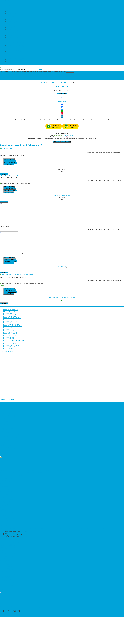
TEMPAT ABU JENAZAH (6, 563)
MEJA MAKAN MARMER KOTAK (9, 573)
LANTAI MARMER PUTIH (6, 413)
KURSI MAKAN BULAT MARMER (9, 485)
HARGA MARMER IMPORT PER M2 (9, 439)
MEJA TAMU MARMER (6, 425)
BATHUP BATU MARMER (7, 428)
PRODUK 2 (6, 24)
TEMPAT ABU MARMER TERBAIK (9, 477)
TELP (9, 76)
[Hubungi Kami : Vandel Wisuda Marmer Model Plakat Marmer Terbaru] (62, 276)
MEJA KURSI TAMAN (6, 565)
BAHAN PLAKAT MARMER (7, 426)
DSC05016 (62, 86)
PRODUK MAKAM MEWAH (14, 29)
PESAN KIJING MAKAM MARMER (9, 578)
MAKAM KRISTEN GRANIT (7, 520)
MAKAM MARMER (5, 517)
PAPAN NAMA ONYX (5, 584)
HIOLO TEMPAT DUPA (6, 498)
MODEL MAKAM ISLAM (6, 504)
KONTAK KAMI (11, 10)
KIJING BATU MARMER (6, 410)
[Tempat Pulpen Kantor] (9, 225)
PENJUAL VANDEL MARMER (8, 582)
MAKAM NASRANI (5, 496)
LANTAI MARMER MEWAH (7, 404)
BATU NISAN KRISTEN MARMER (9, 547)
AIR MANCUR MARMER (6, 522)
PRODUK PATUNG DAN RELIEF (15, 47)
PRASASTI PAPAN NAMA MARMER (9, 546)
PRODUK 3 (6, 34)
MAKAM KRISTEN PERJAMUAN (9, 405)
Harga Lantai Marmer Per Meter (62, 195)
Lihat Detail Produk (8, 164)
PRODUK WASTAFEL (13, 61)
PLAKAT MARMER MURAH (7, 518)
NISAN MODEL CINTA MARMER (9, 586)
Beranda (43, 82)
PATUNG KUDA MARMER (7, 568)
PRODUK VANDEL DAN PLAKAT (16, 58)
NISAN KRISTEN (4, 552)
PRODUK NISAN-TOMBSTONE (15, 42)
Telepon (9, 161)
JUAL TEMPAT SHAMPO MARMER (9, 488)
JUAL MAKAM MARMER (6, 429)
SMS (8, 75)
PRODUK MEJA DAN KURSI (14, 37)
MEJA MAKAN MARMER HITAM (8, 494)
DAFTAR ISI (6, 64)
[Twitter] (62, 108)
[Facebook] (62, 105)
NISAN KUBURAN (5, 571)
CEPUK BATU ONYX (5, 562)
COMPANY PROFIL (12, 13)
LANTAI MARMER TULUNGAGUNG (9, 434)
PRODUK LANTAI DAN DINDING (16, 26)
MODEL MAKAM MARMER (7, 574)
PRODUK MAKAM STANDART (15, 31)
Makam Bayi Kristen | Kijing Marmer (62, 168)
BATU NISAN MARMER (6, 450)
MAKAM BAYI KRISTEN (6, 510)
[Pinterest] (62, 113)
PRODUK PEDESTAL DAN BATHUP (16, 48)
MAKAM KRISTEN (5, 506)
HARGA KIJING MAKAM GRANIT (9, 570)
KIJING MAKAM (4, 433)
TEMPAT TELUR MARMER (7, 566)
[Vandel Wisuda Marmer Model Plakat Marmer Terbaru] (16, 274)
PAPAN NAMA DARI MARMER (8, 412)
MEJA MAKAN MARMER (6, 421)
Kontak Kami (70, 71)
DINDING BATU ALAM (6, 581)
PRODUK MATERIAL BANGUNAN (16, 36)
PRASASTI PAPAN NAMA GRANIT (9, 415)
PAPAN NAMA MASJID (6, 407)
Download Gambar (62, 93)
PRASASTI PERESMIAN (6, 431)
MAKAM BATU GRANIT (6, 507)
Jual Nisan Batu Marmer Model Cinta (57, 82)
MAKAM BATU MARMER (7, 576)
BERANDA (6, 3)
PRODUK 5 (6, 53)
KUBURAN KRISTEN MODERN (8, 420)
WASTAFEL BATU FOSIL (7, 541)
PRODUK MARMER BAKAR (14, 32)
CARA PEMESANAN (12, 8)
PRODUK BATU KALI (12, 19)
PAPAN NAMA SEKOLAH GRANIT (9, 423)
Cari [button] (41, 69)
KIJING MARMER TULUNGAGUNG (9, 449)
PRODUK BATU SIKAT (13, 21)
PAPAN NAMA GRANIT (6, 486)
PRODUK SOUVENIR (12, 55)
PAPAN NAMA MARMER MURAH (9, 539)
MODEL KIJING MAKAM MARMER (9, 437)
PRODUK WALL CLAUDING (14, 60)
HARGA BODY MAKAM (6, 499)
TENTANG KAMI (11, 7)
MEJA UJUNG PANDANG (7, 491)
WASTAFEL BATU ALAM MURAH (9, 444)
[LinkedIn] (62, 116)
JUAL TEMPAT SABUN (6, 560)
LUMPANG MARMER (5, 558)
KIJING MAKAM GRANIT (6, 441)
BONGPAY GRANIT (5, 418)
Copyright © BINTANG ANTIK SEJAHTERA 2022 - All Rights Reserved (20, 616)
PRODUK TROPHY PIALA (14, 56)
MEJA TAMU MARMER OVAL (8, 502)
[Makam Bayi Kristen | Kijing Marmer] (6, 148)
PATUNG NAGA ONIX (6, 478)
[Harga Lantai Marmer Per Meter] (10, 176)
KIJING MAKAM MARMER (7, 409)
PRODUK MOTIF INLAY (13, 40)
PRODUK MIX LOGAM (13, 39)
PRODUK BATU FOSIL (13, 18)
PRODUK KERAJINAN (13, 23)
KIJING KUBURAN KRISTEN (7, 447)
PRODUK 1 (6, 15)
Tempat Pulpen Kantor (62, 266)
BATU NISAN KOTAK (6, 480)
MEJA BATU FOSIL (5, 490)
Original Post (57, 141)
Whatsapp (10, 162)
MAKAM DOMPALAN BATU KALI (9, 557)
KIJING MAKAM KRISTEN (7, 493)
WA (8, 78)
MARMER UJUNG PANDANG (8, 436)
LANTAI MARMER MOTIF (7, 482)
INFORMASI (6, 5)
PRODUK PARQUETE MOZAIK (15, 45)
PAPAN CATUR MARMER (7, 483)
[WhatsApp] (62, 111)
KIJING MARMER (4, 514)
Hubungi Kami (4, 174)
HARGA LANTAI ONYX (6, 501)
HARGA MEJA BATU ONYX (7, 512)
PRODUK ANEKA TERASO (14, 16)
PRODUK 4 (6, 44)
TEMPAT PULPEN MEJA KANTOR (9, 555)
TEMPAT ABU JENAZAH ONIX (8, 417)
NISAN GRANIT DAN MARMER (8, 554)
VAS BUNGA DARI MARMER (8, 549)
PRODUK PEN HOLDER (13, 50)
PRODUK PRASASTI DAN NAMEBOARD (18, 52)
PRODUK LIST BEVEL (13, 27)
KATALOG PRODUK (9, 63)
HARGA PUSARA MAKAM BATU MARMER (12, 475)
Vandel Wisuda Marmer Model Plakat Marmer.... (62, 297)
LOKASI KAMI (10, 11)
